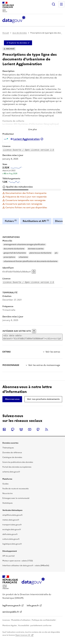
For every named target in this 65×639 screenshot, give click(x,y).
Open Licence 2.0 (23, 635)
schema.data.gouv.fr (11, 471)
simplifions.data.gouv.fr (12, 515)
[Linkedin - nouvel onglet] (4, 429)
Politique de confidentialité (43, 620)
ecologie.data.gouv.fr (11, 529)
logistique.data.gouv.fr (12, 544)
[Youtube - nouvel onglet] (30, 429)
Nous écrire (7, 493)
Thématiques (8, 447)
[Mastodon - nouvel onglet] (13, 429)
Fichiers (11, 221)
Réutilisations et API (36, 221)
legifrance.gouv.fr (11, 605)
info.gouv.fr (33, 605)
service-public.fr (10, 611)
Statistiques (7, 503)
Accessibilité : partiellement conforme (34, 625)
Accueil (5, 33)
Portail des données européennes (16, 467)
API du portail (8, 556)
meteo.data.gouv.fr (10, 520)
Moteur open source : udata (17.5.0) (17, 560)
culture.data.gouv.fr (11, 539)
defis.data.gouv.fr (10, 534)
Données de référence (12, 452)
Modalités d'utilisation (20, 620)
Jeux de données (20, 33)
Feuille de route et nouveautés (15, 488)
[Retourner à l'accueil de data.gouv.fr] (13, 19)
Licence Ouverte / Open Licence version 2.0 (28, 150)
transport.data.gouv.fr (12, 524)
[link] (18, 42)
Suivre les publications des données (17, 462)
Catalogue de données (12, 457)
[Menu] (61, 4)
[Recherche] (53, 4)
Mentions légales (9, 625)
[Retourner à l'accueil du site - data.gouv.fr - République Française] (33, 582)
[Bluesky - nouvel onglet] (21, 429)
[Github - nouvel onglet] (38, 429)
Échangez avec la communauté (15, 498)
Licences (6, 620)
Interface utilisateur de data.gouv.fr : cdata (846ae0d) (25, 565)
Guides (5, 483)
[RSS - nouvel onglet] (47, 429)
